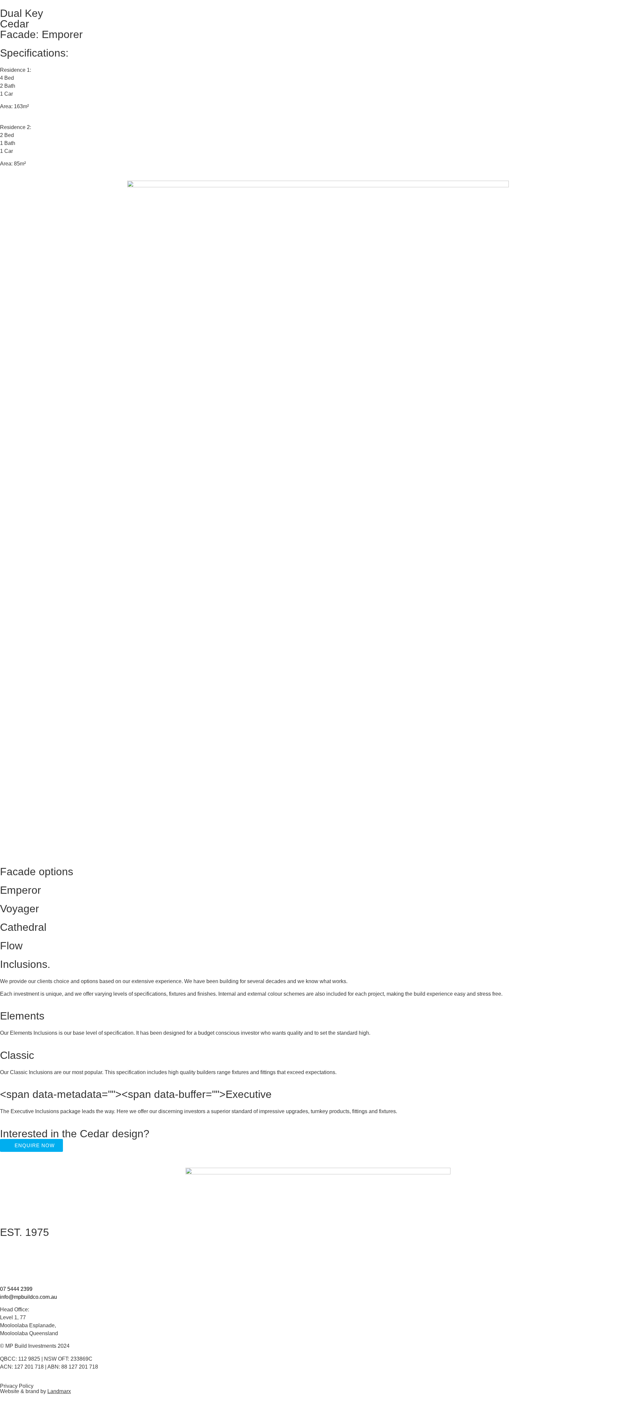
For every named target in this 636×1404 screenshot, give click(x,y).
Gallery (8, 1269)
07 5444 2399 (16, 1289)
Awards (9, 1264)
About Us (11, 1258)
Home (7, 1248)
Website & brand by (35, 1391)
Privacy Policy (16, 1386)
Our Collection (17, 1253)
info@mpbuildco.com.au (28, 1297)
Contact (9, 1274)
